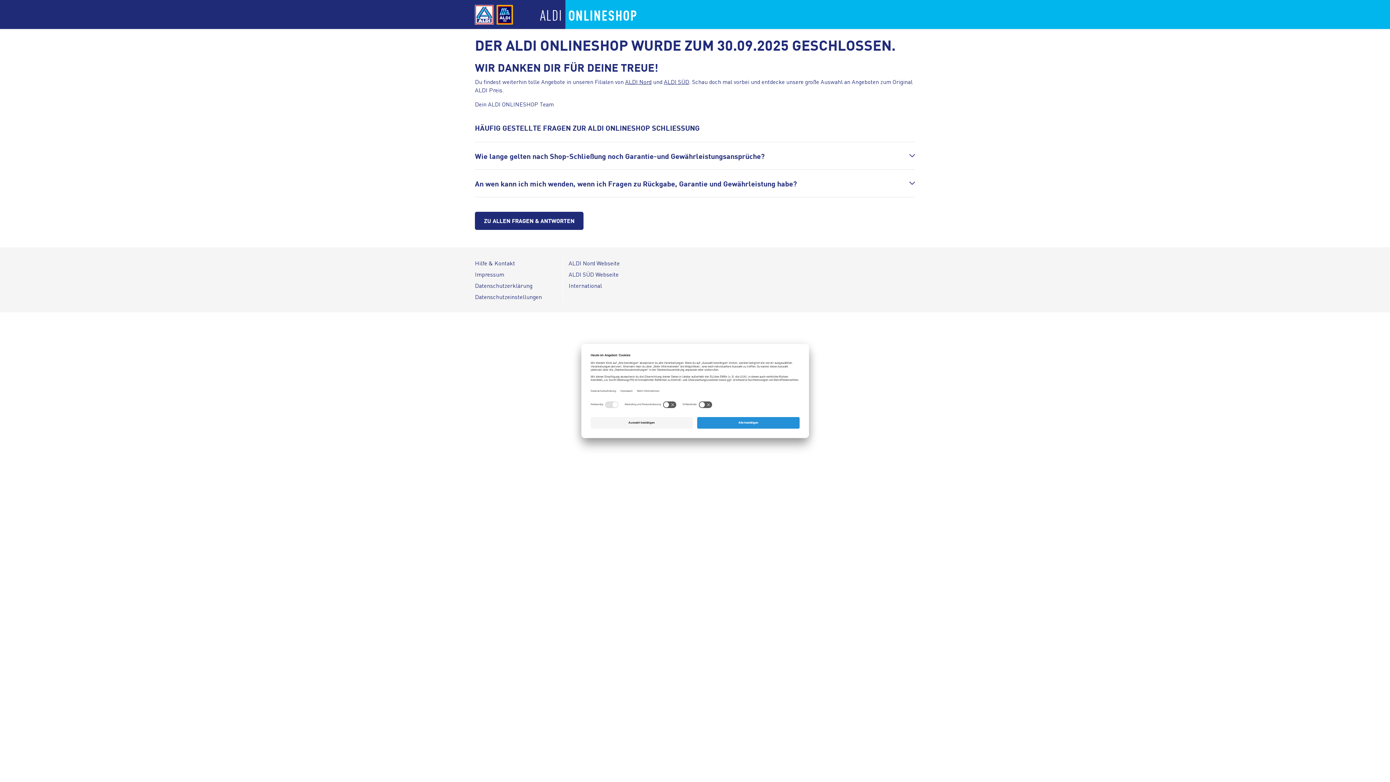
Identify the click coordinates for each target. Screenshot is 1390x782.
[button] (695, 156)
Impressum (489, 274)
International (585, 285)
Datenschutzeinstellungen (508, 296)
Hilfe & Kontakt (495, 263)
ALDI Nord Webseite (594, 263)
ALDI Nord (638, 81)
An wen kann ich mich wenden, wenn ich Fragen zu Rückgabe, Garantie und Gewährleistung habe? (636, 183)
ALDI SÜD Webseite (594, 274)
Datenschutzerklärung (503, 285)
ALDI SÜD (676, 81)
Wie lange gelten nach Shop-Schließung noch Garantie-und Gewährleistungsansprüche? (619, 156)
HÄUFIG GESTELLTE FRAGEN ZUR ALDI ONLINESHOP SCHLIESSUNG (587, 127)
